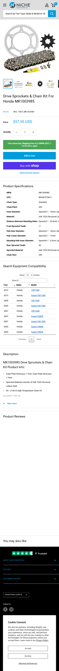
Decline (28, 656)
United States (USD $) (13, 595)
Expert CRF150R (38, 295)
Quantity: (7, 132)
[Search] (52, 13)
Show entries (30, 275)
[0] (53, 5)
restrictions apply (29, 146)
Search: (15, 280)
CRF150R (35, 290)
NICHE (6, 112)
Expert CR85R (37, 316)
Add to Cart (29, 155)
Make (18, 285)
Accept (28, 648)
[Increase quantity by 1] (33, 132)
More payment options (29, 172)
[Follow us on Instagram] (11, 609)
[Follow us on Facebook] (5, 609)
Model (34, 285)
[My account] (46, 5)
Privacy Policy (42, 640)
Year (5, 285)
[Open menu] (4, 5)
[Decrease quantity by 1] (16, 132)
